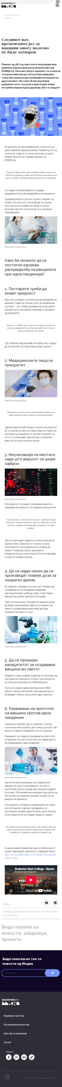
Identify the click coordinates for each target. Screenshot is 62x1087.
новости (35, 911)
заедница (34, 933)
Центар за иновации (15, 1033)
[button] (46, 902)
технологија (50, 911)
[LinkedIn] (24, 1057)
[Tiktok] (31, 1057)
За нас (7, 1042)
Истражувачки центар (16, 1024)
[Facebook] (9, 1057)
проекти (12, 939)
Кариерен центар (14, 1016)
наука (23, 911)
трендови (11, 915)
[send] (52, 973)
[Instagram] (16, 1057)
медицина (11, 911)
